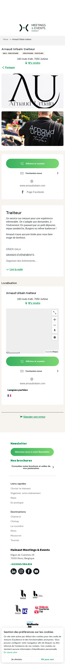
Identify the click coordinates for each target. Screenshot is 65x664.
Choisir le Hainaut (21, 488)
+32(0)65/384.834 (21, 564)
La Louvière (17, 526)
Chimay (15, 521)
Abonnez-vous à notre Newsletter (32, 452)
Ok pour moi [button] (47, 659)
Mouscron (16, 535)
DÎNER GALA (13, 249)
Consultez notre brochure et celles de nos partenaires (31, 467)
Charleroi (16, 516)
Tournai (15, 540)
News (13, 498)
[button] (32, 91)
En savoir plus (10, 652)
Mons (13, 530)
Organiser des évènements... (21, 261)
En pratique (17, 502)
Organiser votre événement (26, 493)
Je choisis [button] (16, 659)
